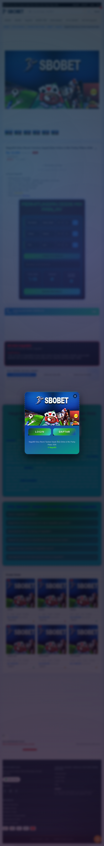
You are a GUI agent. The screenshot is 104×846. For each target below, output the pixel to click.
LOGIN (39, 431)
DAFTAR (64, 431)
